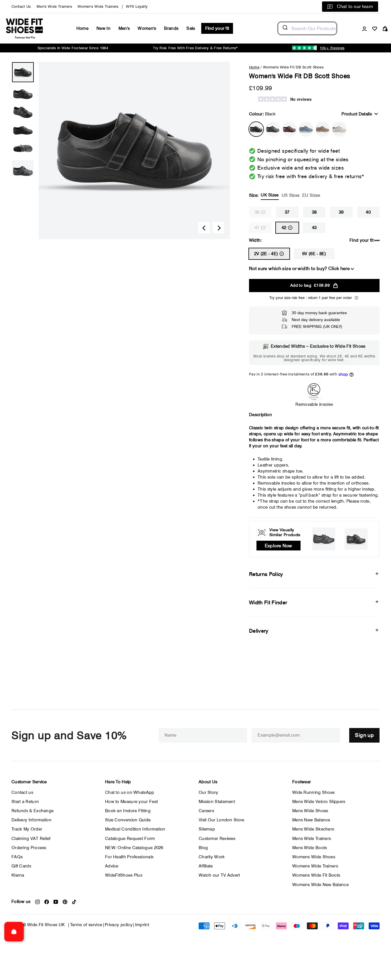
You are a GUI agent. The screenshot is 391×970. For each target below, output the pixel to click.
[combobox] (307, 28)
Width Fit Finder (268, 602)
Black (256, 129)
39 (341, 212)
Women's (147, 28)
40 (368, 212)
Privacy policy (119, 924)
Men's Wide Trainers (54, 6)
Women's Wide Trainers (98, 6)
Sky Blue (306, 129)
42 (284, 227)
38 (314, 212)
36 (257, 212)
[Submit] (284, 28)
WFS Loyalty (136, 6)
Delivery (258, 631)
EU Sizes (311, 195)
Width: (255, 240)
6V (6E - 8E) (314, 253)
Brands (171, 28)
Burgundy (289, 129)
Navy (273, 129)
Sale (190, 28)
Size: (284, 195)
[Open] (14, 931)
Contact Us (21, 6)
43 (314, 227)
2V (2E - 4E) (266, 253)
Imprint (142, 924)
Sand (322, 129)
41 (257, 227)
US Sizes (290, 195)
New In (103, 28)
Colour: (262, 114)
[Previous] (204, 227)
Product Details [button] (356, 114)
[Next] (218, 227)
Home (82, 28)
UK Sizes (270, 195)
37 (287, 212)
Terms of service (86, 924)
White (339, 129)
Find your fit (217, 28)
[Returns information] (356, 298)
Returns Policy (266, 574)
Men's (124, 28)
